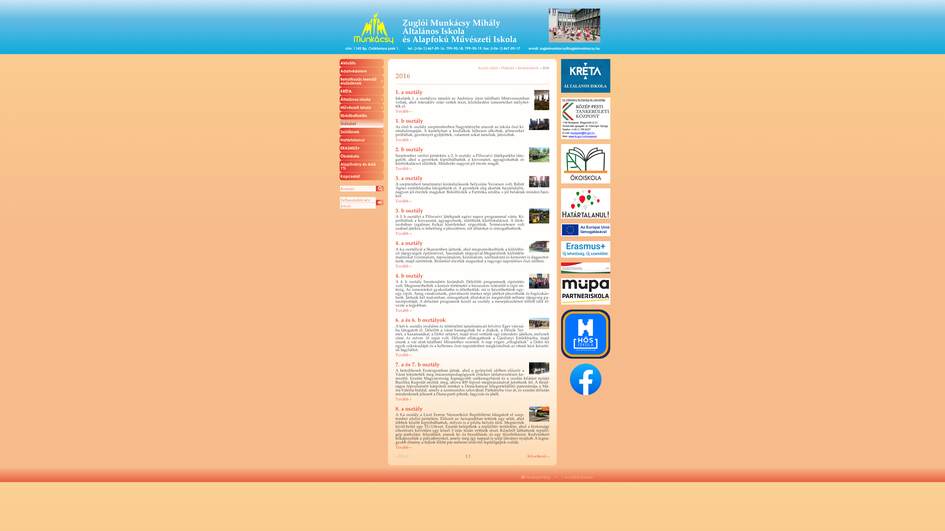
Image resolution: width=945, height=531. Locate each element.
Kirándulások (528, 68)
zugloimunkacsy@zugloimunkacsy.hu (570, 48)
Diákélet (507, 68)
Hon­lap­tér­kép (535, 477)
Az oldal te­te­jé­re (577, 477)
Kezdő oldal (487, 68)
